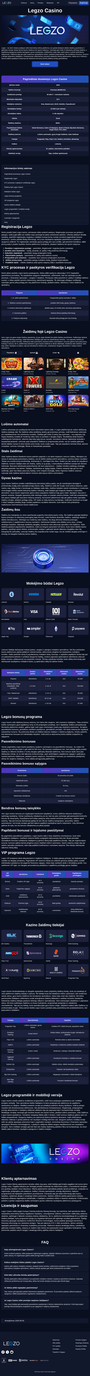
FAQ (5, 222)
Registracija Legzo (10, 178)
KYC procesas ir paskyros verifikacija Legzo (19, 183)
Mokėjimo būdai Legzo (12, 192)
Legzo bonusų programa (12, 196)
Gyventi (32, 352)
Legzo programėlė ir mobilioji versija (17, 209)
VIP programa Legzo (11, 200)
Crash (55, 352)
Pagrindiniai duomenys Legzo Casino (17, 174)
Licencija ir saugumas (12, 218)
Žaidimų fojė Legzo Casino (13, 187)
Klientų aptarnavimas (11, 213)
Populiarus (10, 352)
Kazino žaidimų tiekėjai (12, 205)
